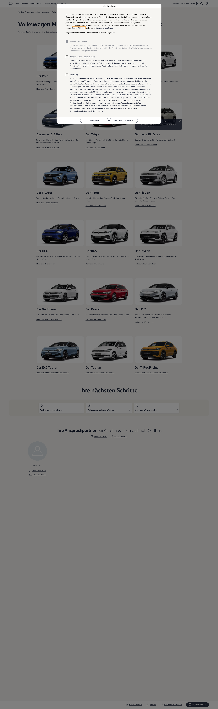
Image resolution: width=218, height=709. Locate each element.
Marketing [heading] (74, 75)
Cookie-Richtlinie (78, 28)
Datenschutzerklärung (104, 28)
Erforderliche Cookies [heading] (78, 41)
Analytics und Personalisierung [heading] (82, 57)
